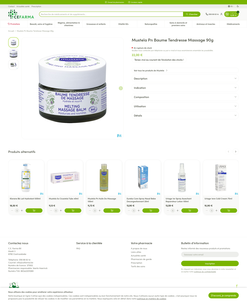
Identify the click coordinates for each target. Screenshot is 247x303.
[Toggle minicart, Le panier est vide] (227, 14)
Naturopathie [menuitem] (155, 24)
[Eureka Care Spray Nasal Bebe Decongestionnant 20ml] (143, 177)
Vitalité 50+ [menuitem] (127, 24)
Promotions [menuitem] (15, 24)
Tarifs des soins (138, 266)
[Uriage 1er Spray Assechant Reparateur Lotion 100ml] (182, 177)
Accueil (11, 31)
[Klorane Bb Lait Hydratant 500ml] (26, 177)
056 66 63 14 (24, 259)
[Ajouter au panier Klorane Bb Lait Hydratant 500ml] (34, 210)
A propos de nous (139, 248)
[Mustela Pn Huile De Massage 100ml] (104, 177)
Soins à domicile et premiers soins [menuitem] (181, 24)
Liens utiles (136, 251)
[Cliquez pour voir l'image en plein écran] (72, 88)
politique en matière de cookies (151, 298)
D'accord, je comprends (223, 295)
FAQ (78, 248)
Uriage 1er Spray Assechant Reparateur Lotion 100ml (178, 200)
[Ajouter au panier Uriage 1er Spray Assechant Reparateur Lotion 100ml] (189, 210)
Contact (11, 6)
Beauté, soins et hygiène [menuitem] (42, 24)
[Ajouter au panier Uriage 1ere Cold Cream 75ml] (228, 210)
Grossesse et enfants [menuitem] (98, 24)
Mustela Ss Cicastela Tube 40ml (63, 198)
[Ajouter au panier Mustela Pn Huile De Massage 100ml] (111, 210)
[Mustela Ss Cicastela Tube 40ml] (65, 177)
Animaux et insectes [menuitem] (208, 24)
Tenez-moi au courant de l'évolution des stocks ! (159, 59)
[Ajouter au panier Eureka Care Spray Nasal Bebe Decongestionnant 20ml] (150, 210)
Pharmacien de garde (141, 259)
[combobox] (111, 14)
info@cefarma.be (25, 262)
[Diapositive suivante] (236, 151)
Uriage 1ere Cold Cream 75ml (218, 198)
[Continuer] (121, 88)
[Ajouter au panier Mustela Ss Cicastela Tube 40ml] (73, 210)
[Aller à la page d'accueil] (21, 14)
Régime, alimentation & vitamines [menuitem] (70, 24)
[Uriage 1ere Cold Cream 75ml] (221, 177)
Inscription (210, 263)
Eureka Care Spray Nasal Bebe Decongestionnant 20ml (141, 200)
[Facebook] (237, 286)
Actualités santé (23, 6)
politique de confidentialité (205, 271)
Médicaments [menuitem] (237, 24)
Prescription (36, 6)
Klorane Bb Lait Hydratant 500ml (25, 198)
